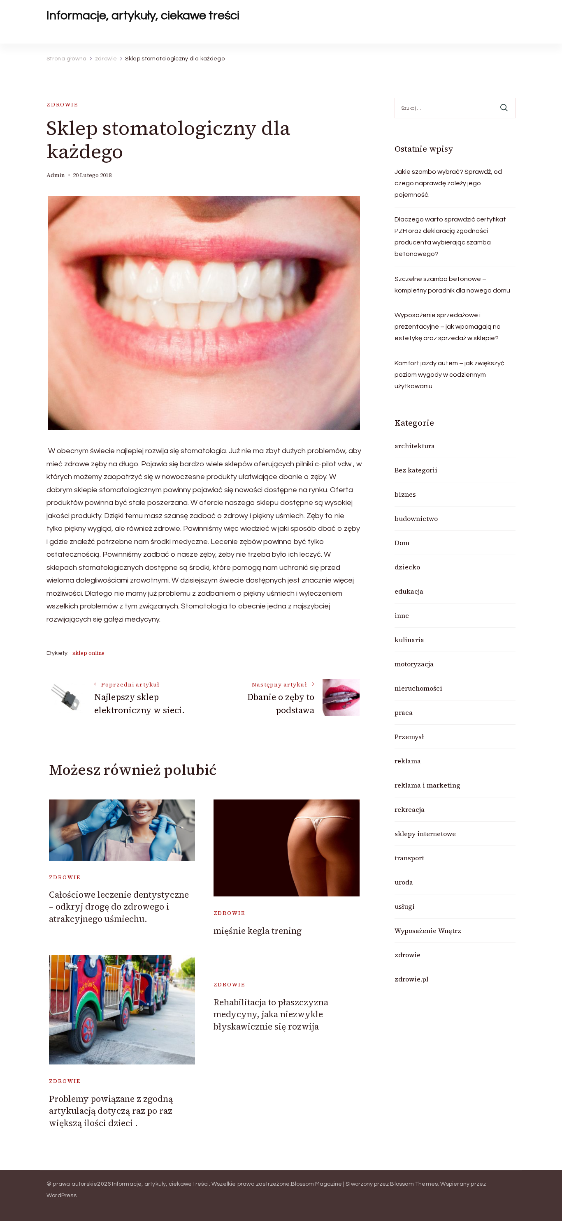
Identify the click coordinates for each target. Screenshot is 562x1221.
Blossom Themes (414, 1184)
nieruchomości (418, 688)
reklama (408, 760)
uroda (404, 882)
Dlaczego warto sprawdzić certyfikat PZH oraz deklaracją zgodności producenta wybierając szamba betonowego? (450, 236)
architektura (415, 445)
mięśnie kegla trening (258, 931)
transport (409, 857)
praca (404, 712)
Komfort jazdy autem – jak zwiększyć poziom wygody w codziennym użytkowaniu (449, 374)
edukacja (409, 591)
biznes (405, 494)
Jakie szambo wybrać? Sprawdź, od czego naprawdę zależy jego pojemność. (448, 183)
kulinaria (409, 639)
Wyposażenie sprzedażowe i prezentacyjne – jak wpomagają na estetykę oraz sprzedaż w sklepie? (448, 326)
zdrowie (62, 104)
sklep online (88, 653)
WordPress (61, 1195)
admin (55, 175)
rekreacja (410, 809)
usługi (405, 906)
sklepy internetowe (425, 833)
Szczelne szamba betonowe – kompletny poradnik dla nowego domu (452, 285)
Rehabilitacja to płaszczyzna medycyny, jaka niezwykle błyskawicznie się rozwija (271, 1014)
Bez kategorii (416, 470)
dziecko (407, 566)
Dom (402, 542)
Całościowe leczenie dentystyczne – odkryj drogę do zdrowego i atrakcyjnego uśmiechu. (119, 907)
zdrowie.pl (411, 979)
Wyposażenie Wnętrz (428, 930)
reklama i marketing (427, 785)
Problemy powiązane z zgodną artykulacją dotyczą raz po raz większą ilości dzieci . (111, 1111)
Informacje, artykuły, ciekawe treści (142, 15)
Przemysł (409, 736)
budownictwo (416, 518)
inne (402, 615)
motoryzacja (414, 663)
